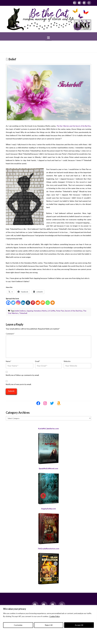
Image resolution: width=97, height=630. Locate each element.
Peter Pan (60, 311)
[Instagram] (89, 3)
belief (17, 311)
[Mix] (43, 302)
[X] (80, 3)
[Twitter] (13, 302)
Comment (10, 334)
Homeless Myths (40, 311)
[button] (48, 38)
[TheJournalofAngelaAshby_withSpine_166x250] (48, 528)
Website (67, 361)
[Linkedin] (23, 302)
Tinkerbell (23, 313)
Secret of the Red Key (73, 311)
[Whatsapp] (47, 302)
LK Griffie (51, 311)
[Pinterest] (33, 302)
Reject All (48, 625)
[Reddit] (38, 302)
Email (37, 361)
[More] (52, 302)
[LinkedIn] (84, 3)
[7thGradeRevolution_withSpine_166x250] (48, 568)
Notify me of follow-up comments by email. (22, 375)
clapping (29, 311)
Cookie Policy (54, 616)
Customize (18, 625)
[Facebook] (75, 3)
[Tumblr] (28, 302)
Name (8, 361)
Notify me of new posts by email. (18, 384)
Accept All (79, 625)
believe (23, 311)
